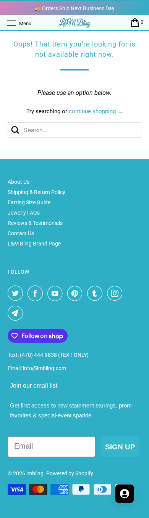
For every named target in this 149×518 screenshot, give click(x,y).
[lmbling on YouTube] (56, 293)
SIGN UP (120, 447)
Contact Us (21, 233)
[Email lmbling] (17, 313)
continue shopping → (96, 111)
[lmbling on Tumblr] (96, 293)
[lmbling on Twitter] (17, 293)
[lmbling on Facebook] (37, 293)
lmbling (35, 473)
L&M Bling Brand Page (34, 244)
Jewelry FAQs (24, 213)
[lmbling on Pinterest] (76, 293)
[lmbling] (74, 22)
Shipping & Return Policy (36, 192)
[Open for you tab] (124, 493)
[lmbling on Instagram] (116, 293)
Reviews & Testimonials (35, 223)
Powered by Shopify (69, 473)
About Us (18, 182)
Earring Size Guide (29, 202)
